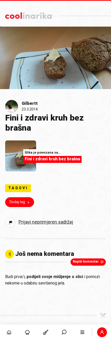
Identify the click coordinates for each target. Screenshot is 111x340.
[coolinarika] (29, 14)
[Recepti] (46, 332)
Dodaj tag (17, 202)
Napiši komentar (86, 261)
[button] (64, 332)
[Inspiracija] (27, 332)
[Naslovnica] (9, 332)
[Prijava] (102, 332)
